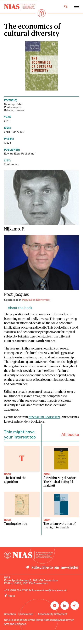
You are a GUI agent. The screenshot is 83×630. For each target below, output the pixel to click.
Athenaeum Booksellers (44, 417)
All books (70, 435)
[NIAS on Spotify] (54, 605)
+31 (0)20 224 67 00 (16, 590)
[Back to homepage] (20, 7)
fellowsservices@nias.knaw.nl (48, 590)
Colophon (10, 614)
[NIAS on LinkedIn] (64, 605)
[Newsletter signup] (74, 605)
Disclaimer (26, 614)
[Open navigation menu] (76, 6)
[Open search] (66, 6)
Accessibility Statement (52, 614)
